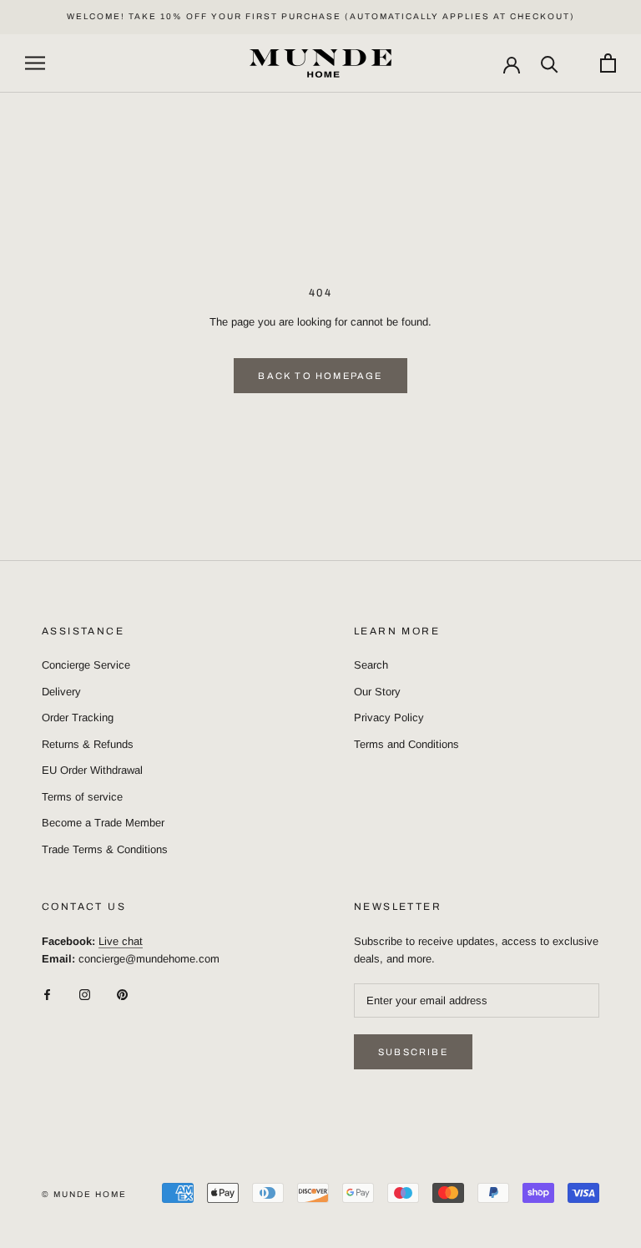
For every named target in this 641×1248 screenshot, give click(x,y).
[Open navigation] (35, 63)
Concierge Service (86, 665)
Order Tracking (78, 717)
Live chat (120, 941)
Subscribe (413, 1052)
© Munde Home (84, 1194)
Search (371, 665)
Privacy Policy (389, 717)
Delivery (61, 691)
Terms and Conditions (406, 744)
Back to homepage (320, 376)
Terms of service (82, 797)
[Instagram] (84, 994)
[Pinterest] (122, 994)
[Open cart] (608, 63)
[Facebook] (47, 994)
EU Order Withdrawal (92, 770)
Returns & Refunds (88, 744)
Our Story (377, 691)
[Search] (549, 63)
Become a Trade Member (103, 822)
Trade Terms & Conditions (105, 849)
